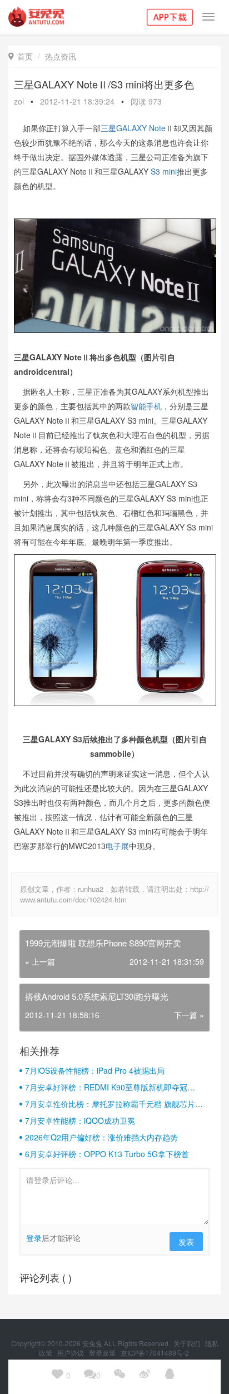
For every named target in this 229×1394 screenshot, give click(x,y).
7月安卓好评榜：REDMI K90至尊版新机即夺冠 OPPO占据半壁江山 (106, 1087)
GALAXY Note (141, 127)
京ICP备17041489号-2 (155, 1352)
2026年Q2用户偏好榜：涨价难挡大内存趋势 (101, 1137)
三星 (108, 127)
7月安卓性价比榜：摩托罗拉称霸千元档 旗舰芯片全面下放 (114, 1103)
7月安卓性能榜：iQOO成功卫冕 (80, 1120)
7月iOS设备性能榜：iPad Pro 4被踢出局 (95, 1070)
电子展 (117, 845)
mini (169, 171)
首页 (20, 56)
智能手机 (146, 405)
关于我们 (187, 1343)
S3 (155, 171)
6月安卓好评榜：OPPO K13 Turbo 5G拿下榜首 (107, 1153)
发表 (186, 1241)
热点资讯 (60, 56)
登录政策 (103, 1352)
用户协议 (71, 1352)
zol (19, 101)
